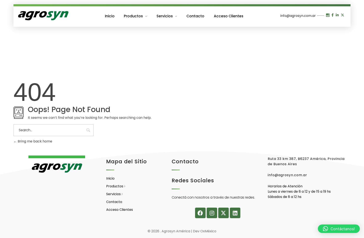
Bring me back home (34, 141)
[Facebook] (200, 213)
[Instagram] (212, 213)
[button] (339, 228)
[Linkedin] (235, 213)
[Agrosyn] (43, 15)
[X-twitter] (223, 213)
